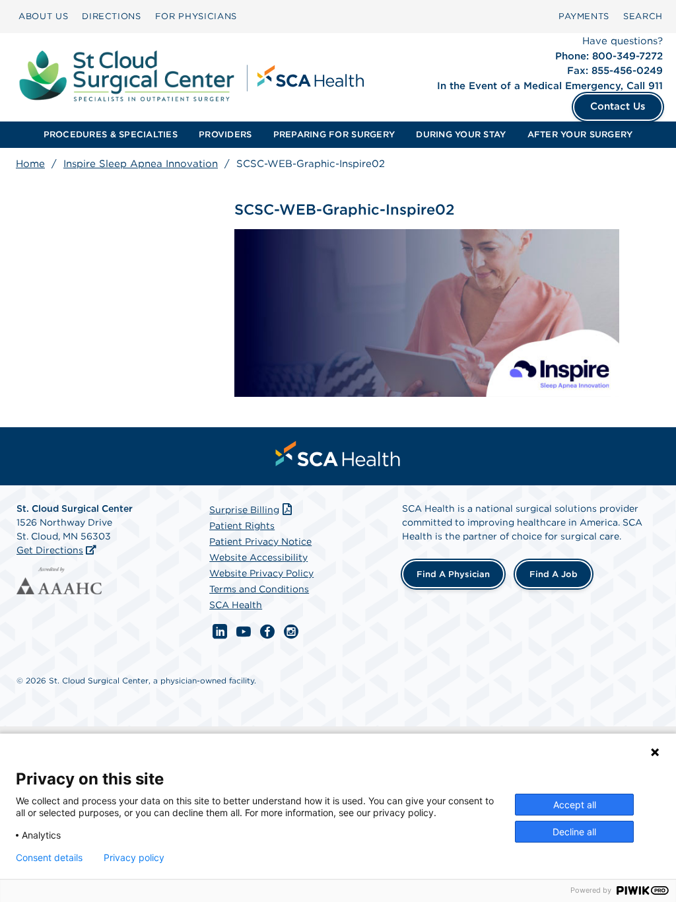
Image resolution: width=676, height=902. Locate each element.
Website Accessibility (258, 557)
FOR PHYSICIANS (196, 16)
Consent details (49, 857)
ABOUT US (43, 16)
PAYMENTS (583, 16)
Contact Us (618, 106)
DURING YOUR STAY (461, 134)
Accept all (574, 804)
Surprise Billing (244, 509)
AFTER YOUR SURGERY (580, 134)
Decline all (574, 831)
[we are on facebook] (267, 632)
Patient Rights (242, 525)
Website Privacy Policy (261, 573)
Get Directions (50, 550)
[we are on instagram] (291, 632)
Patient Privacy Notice (260, 541)
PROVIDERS (225, 134)
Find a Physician (453, 574)
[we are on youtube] (243, 632)
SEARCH (643, 16)
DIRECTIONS (111, 16)
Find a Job (553, 574)
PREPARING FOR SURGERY (334, 134)
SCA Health (235, 605)
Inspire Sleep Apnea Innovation (140, 164)
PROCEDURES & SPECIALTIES (111, 134)
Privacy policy (134, 857)
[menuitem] (43, 16)
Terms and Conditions (259, 589)
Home (30, 164)
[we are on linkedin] (219, 632)
